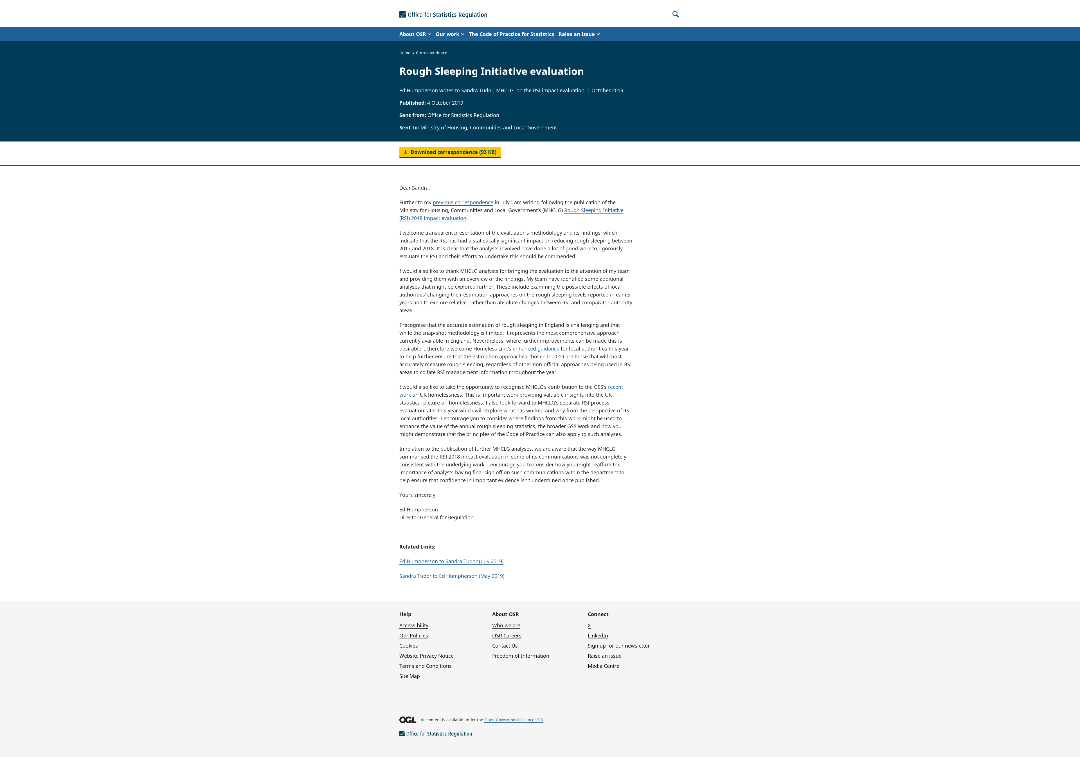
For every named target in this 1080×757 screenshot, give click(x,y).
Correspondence (431, 52)
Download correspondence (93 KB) (452, 152)
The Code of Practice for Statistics (511, 34)
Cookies (408, 645)
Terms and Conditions (425, 665)
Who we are (506, 625)
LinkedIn (598, 635)
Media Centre (603, 665)
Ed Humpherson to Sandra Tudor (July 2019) (451, 561)
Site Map (409, 676)
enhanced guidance (536, 348)
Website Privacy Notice (426, 655)
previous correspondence (463, 202)
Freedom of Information (520, 655)
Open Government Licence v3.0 (513, 719)
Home (404, 52)
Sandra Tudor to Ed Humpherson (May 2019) (451, 575)
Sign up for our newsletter (619, 645)
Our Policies (413, 635)
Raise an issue (605, 655)
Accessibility (413, 625)
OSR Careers (506, 635)
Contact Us (505, 645)
